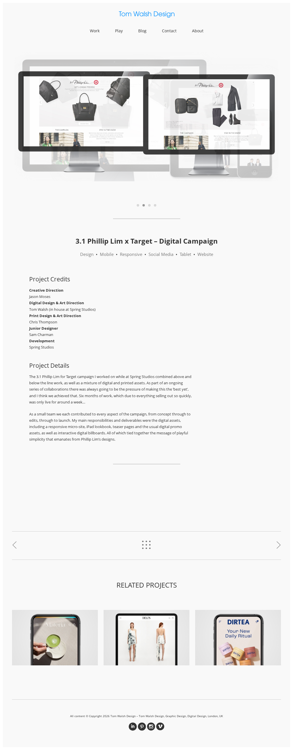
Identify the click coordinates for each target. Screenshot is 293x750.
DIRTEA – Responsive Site (238, 635)
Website (205, 254)
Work (95, 30)
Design (87, 254)
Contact (169, 30)
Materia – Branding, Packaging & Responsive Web (55, 635)
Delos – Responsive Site (147, 635)
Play (119, 30)
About (197, 30)
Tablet (185, 254)
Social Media (161, 254)
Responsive (131, 254)
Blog (142, 30)
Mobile (107, 254)
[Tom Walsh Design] (146, 15)
